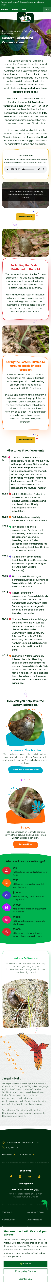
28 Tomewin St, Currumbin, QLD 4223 (23, 1143)
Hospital (4, 9)
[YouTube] (29, 1176)
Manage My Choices (25, 1271)
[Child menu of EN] (49, 9)
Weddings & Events (36, 1213)
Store (24, 9)
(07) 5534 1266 (13, 1148)
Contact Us (25, 1155)
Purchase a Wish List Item (25, 750)
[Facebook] (11, 1176)
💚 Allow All (25, 1263)
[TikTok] (39, 1176)
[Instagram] (20, 1176)
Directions (7, 1155)
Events (15, 9)
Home (4, 31)
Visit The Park (8, 1213)
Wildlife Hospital (34, 1220)
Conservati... (15, 31)
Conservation (8, 1220)
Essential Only (25, 1279)
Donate (25, 828)
